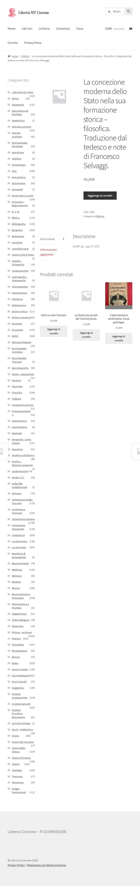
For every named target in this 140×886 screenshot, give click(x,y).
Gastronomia (19, 427)
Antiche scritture (21, 126)
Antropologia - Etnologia (20, 144)
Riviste (16, 657)
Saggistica (18, 687)
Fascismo (17, 386)
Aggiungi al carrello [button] (53, 331)
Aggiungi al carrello (100, 195)
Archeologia (19, 164)
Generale (17, 433)
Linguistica (18, 535)
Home (11, 28)
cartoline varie (20, 248)
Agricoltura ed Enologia (20, 112)
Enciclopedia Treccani (19, 359)
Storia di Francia (21, 757)
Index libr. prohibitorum (19, 485)
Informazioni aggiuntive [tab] (48, 252)
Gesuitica (17, 449)
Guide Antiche (20, 471)
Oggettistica (19, 613)
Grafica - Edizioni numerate (22, 463)
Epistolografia (20, 368)
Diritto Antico (20, 311)
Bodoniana (18, 236)
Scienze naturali (21, 703)
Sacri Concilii (19, 681)
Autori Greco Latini (22, 195)
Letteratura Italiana (23, 519)
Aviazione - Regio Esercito (20, 203)
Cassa (79, 28)
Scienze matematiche (19, 695)
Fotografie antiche (22, 405)
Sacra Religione (21, 675)
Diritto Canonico (21, 317)
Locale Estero (19, 541)
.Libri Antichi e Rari (22, 92)
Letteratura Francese (18, 511)
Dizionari (17, 323)
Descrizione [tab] (47, 239)
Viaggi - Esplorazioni (19, 790)
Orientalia (18, 626)
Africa (15, 98)
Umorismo (18, 782)
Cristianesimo (20, 286)
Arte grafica (19, 177)
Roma (15, 663)
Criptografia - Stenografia (20, 278)
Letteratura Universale (18, 527)
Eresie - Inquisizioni (23, 374)
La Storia (44, 28)
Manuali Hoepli (20, 563)
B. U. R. (16, 211)
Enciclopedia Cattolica (19, 350)
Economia (17, 329)
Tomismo (17, 776)
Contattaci (63, 28)
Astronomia (18, 183)
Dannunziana (19, 292)
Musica (16, 588)
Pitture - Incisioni (22, 632)
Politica (25, 56)
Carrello (13, 42)
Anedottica (18, 120)
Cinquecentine (20, 270)
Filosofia (17, 392)
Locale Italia (19, 547)
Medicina (17, 569)
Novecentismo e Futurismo (21, 596)
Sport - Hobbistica (22, 729)
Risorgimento (19, 650)
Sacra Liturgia (20, 669)
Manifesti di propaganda (19, 555)
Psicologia (18, 644)
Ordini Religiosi (20, 620)
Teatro (16, 764)
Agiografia (18, 104)
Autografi (17, 189)
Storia (15, 735)
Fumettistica (19, 420)
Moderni (16, 581)
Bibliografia (19, 224)
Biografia (17, 230)
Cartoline (17, 242)
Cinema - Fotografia (18, 262)
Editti (15, 336)
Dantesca (17, 299)
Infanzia (17, 493)
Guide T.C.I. (18, 477)
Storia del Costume (23, 742)
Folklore (16, 398)
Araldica (16, 158)
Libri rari (27, 28)
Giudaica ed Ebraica (23, 455)
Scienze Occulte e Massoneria (18, 713)
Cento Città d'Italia (23, 254)
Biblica (16, 217)
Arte (14, 171)
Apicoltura (18, 152)
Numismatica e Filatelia (20, 605)
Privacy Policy (32, 42)
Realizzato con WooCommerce (46, 865)
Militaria (17, 575)
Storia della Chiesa (18, 749)
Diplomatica (19, 305)
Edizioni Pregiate (21, 342)
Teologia (17, 770)
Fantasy (16, 380)
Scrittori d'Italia (21, 723)
